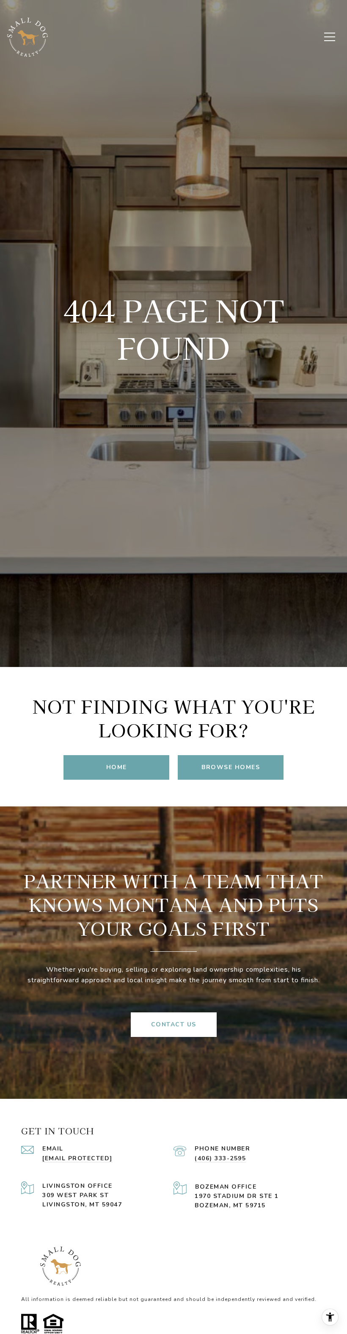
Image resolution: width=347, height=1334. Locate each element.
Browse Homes (230, 767)
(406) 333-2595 (220, 1158)
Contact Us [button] (173, 1024)
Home (116, 767)
